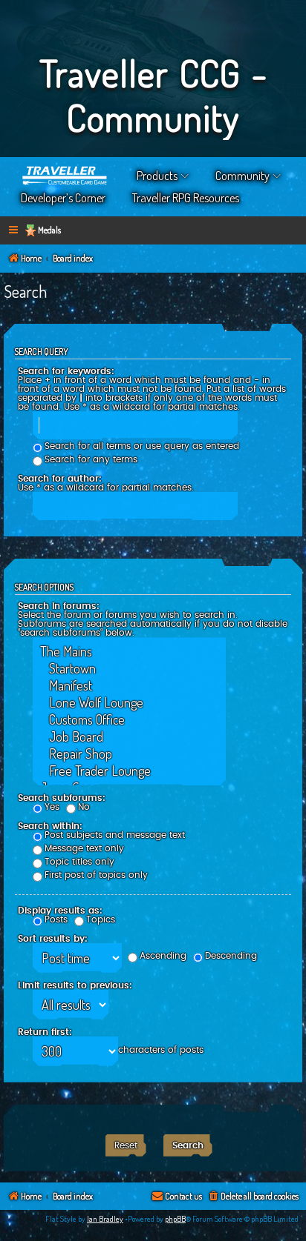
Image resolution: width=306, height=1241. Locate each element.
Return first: (45, 1032)
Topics (100, 919)
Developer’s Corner (63, 197)
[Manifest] (129, 685)
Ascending (163, 955)
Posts (56, 919)
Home (65, 175)
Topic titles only (79, 861)
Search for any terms (91, 459)
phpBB (175, 1219)
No (84, 806)
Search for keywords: (66, 371)
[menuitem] (253, 1197)
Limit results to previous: (75, 985)
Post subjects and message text (115, 835)
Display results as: (60, 910)
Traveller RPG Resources (185, 197)
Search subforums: (61, 797)
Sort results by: (53, 938)
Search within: (50, 826)
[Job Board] (129, 736)
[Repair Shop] (129, 753)
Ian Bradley (105, 1219)
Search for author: (60, 478)
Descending (231, 955)
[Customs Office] (129, 719)
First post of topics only (96, 875)
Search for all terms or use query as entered (142, 446)
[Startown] (129, 668)
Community (242, 175)
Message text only (84, 848)
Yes (52, 806)
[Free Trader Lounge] (129, 770)
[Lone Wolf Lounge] (129, 702)
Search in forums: (59, 606)
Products (157, 175)
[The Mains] (129, 651)
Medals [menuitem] (49, 230)
